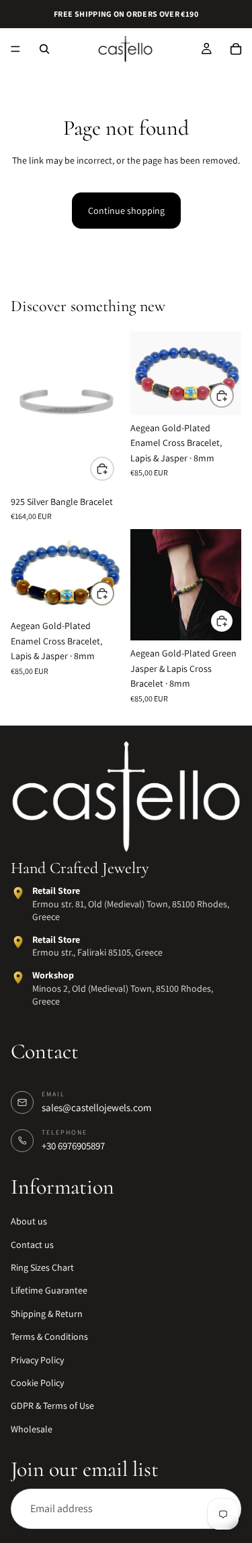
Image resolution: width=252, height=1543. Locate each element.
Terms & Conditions (49, 1337)
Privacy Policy (37, 1360)
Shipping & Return (47, 1314)
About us (29, 1222)
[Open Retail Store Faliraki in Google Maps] (18, 942)
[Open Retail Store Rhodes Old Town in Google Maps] (18, 893)
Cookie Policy (37, 1383)
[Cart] (236, 49)
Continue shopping (126, 211)
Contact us (32, 1245)
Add (113, 469)
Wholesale (31, 1429)
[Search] (44, 49)
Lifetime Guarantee (49, 1291)
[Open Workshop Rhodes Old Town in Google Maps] (18, 977)
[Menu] (15, 49)
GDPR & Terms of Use (52, 1406)
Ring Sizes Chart (42, 1268)
